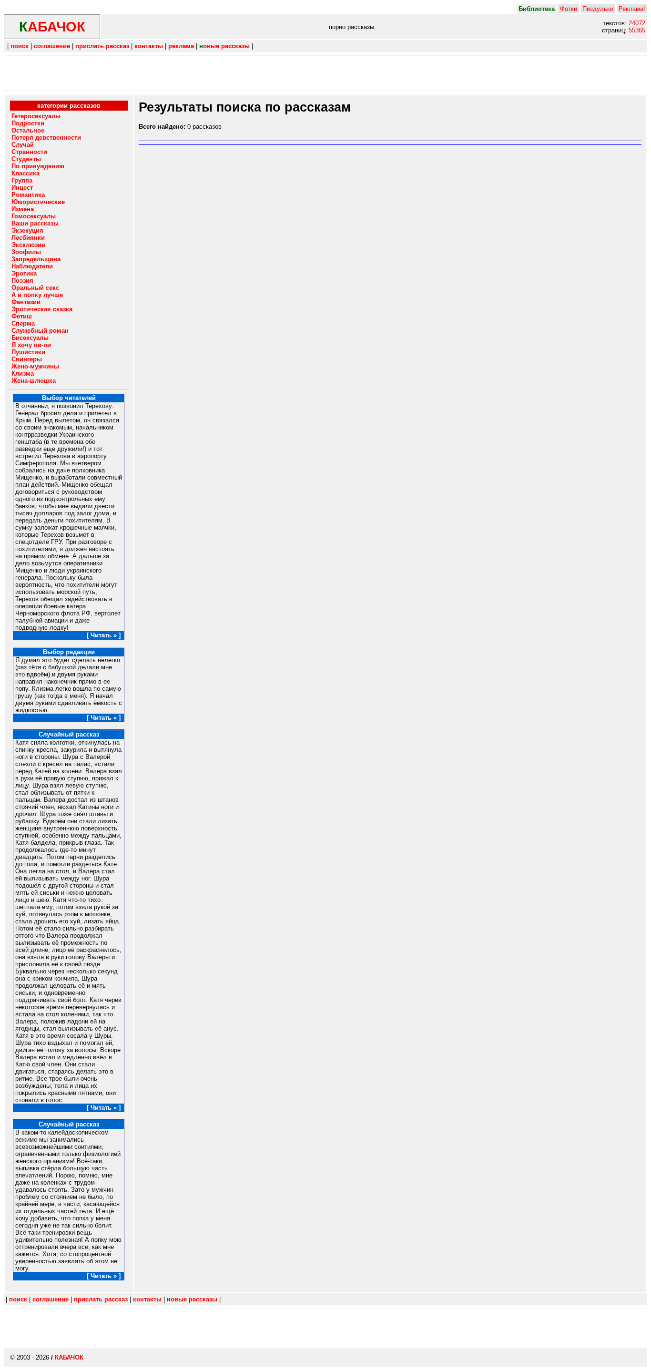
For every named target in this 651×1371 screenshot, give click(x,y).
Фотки (568, 8)
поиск (19, 46)
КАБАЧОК (69, 1357)
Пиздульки (597, 8)
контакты (148, 46)
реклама (181, 46)
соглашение (52, 46)
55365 (637, 30)
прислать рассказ (102, 46)
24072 (637, 23)
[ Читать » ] (104, 635)
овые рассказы (224, 46)
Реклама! (632, 8)
